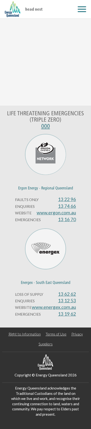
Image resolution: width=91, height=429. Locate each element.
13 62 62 (67, 294)
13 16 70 (67, 219)
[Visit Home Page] (12, 9)
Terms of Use (56, 334)
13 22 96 (67, 199)
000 (45, 126)
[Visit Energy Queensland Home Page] (45, 362)
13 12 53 (67, 300)
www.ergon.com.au (56, 212)
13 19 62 (67, 314)
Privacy (77, 334)
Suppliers (46, 344)
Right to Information (24, 334)
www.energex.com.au (54, 307)
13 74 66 (67, 206)
